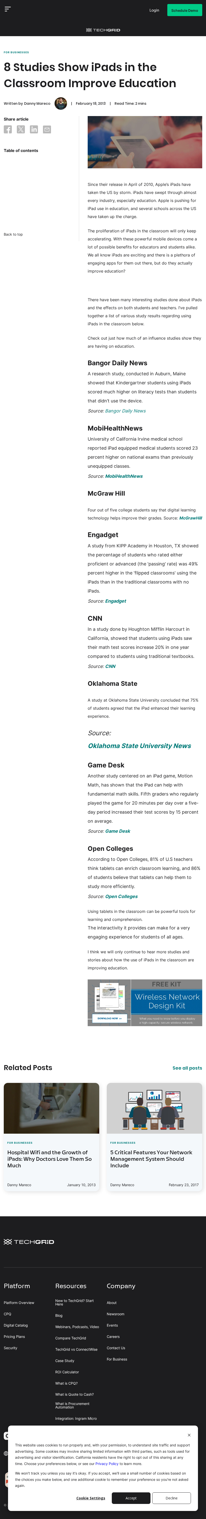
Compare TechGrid (70, 1338)
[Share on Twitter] (21, 130)
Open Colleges (121, 896)
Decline (172, 1498)
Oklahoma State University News (139, 746)
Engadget (115, 601)
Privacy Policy (107, 1463)
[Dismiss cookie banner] (189, 1436)
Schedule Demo (184, 10)
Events (112, 1325)
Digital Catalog (16, 1325)
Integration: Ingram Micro (76, 1418)
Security (10, 1348)
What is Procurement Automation (72, 1405)
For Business (117, 1359)
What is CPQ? (66, 1383)
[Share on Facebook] (8, 130)
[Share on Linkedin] (34, 130)
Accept (131, 1498)
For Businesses (16, 52)
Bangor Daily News (125, 410)
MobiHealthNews (123, 476)
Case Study (64, 1361)
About (112, 1302)
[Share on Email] (47, 130)
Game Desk (117, 831)
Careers (113, 1336)
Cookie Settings (90, 1498)
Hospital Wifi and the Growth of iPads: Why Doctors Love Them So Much (49, 1159)
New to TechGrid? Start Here (74, 1302)
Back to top (13, 234)
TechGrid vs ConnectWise (76, 1349)
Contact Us (116, 1348)
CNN (110, 666)
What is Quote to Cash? (74, 1394)
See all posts (187, 1068)
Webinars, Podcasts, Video (77, 1327)
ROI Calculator (67, 1372)
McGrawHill (190, 517)
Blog (59, 1315)
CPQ (7, 1314)
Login (154, 11)
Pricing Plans (14, 1336)
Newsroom (115, 1314)
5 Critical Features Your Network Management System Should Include (151, 1159)
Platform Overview (19, 1302)
